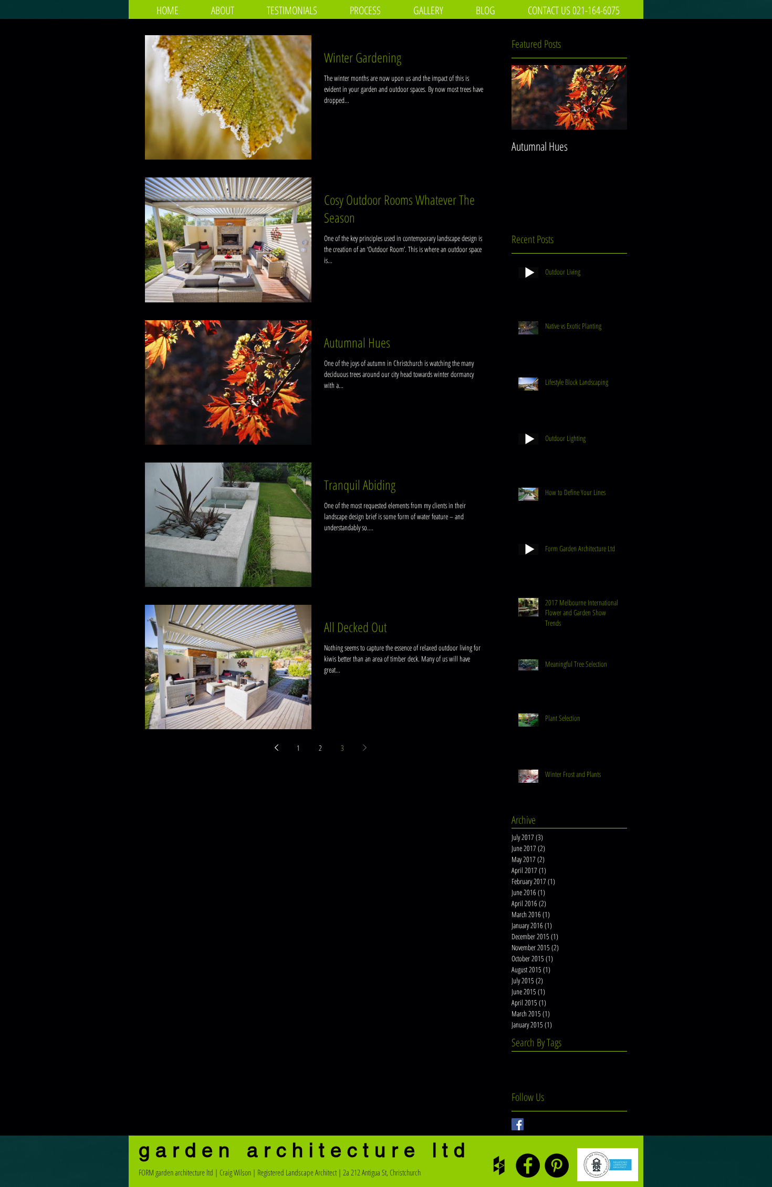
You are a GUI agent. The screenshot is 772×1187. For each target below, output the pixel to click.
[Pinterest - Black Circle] (557, 1165)
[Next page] (364, 747)
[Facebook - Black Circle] (528, 1165)
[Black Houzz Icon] (499, 1165)
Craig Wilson (235, 1172)
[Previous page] (276, 747)
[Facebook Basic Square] (518, 1124)
